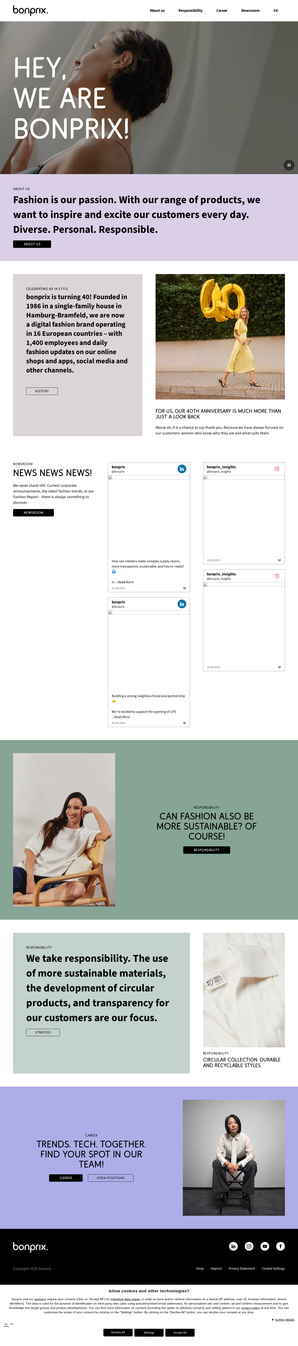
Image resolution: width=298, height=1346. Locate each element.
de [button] (11, 1324)
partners (40, 1299)
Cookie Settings (273, 1268)
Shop (200, 1268)
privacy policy (250, 1308)
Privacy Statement (242, 1268)
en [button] (6, 1324)
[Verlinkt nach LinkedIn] (182, 469)
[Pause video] (289, 165)
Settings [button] (149, 1333)
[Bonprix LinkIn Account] (233, 1246)
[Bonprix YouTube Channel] (264, 1246)
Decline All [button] (118, 1332)
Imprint (216, 1268)
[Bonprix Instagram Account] (249, 1246)
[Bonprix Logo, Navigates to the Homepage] (35, 10)
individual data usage (125, 1299)
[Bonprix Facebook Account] (280, 1246)
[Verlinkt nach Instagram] (276, 469)
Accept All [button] (180, 1333)
